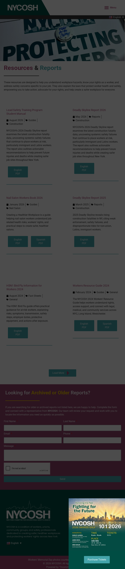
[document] (62, 284)
